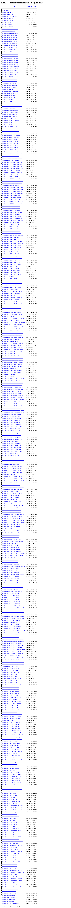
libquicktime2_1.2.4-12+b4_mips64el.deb (11, 716)
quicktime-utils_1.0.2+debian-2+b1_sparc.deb (12, 168)
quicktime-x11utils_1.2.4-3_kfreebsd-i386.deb (12, 541)
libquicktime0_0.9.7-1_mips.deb (9, 753)
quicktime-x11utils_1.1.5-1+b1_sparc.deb (11, 605)
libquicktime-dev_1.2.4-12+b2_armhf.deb (11, 420)
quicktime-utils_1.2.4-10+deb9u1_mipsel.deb (12, 264)
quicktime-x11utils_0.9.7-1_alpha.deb (10, 624)
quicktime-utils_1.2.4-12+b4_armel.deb (11, 270)
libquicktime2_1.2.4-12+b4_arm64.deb (11, 707)
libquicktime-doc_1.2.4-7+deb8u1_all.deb (11, 672)
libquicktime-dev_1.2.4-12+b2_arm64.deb (11, 447)
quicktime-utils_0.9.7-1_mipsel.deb (10, 93)
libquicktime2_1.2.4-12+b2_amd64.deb (11, 749)
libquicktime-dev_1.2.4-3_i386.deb (10, 543)
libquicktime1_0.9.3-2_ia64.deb (9, 893)
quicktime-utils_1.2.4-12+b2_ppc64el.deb (11, 293)
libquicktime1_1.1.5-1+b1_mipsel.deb (10, 828)
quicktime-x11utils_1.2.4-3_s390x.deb (10, 637)
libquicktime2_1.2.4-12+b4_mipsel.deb (11, 728)
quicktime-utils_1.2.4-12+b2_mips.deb (10, 249)
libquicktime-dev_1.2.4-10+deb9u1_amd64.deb (12, 391)
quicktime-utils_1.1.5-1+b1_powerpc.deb (11, 222)
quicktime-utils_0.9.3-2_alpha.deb (9, 45)
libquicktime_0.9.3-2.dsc (7, 12)
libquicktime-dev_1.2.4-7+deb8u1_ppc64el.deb (12, 360)
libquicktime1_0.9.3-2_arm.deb (9, 793)
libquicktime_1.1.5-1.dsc (7, 18)
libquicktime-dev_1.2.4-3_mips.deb (10, 580)
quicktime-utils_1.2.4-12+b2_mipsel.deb (11, 262)
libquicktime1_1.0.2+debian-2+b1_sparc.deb (12, 809)
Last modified (30, 6)
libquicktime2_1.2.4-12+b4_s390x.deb (10, 724)
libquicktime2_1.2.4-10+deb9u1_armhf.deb (11, 701)
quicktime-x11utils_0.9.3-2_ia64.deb (10, 491)
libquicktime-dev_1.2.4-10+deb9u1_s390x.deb (12, 389)
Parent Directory (6, 10)
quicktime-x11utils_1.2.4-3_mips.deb (10, 582)
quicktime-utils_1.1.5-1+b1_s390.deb (10, 266)
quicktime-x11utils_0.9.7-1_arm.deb (10, 316)
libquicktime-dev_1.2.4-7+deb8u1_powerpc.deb (13, 362)
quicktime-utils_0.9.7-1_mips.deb (9, 95)
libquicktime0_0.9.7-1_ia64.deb (9, 868)
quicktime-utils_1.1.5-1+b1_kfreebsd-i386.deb (12, 181)
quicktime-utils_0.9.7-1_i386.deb (9, 81)
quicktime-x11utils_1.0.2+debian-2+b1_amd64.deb (13, 530)
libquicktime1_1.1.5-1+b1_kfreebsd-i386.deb (12, 801)
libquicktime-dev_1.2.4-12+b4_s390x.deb (11, 453)
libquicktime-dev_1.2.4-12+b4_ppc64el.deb (12, 451)
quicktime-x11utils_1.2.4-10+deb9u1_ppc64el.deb (13, 337)
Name (14, 6)
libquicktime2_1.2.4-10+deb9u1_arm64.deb (12, 684)
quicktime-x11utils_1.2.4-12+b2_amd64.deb (12, 489)
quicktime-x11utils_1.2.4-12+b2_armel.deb (11, 470)
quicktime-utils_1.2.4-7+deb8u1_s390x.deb (11, 245)
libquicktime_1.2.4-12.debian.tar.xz (10, 114)
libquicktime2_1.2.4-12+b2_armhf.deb (10, 693)
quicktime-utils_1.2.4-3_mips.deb (9, 374)
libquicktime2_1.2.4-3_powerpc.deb (10, 849)
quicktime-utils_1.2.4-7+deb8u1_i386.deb (11, 224)
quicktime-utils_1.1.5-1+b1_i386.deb (10, 176)
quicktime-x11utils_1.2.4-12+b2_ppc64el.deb (12, 518)
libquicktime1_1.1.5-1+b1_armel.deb (10, 816)
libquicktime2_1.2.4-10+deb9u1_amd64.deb (12, 759)
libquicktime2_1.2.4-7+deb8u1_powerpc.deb (12, 737)
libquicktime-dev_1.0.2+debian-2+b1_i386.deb (12, 643)
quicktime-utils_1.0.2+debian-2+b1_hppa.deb (12, 172)
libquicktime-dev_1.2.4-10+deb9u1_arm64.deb (12, 387)
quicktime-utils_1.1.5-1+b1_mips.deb (10, 228)
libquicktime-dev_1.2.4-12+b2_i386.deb (11, 422)
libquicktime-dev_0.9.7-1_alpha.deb (10, 141)
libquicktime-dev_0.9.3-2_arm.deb (10, 68)
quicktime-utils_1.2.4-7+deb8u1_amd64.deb (12, 203)
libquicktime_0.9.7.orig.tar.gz (8, 897)
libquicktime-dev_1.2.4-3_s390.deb (10, 560)
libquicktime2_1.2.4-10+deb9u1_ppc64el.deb (12, 714)
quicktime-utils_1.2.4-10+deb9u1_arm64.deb (12, 183)
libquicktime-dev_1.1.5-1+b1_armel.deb (11, 528)
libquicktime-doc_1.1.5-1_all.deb (9, 680)
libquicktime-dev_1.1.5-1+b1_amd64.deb (11, 551)
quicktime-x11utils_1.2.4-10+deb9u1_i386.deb (12, 505)
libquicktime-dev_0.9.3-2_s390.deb (10, 60)
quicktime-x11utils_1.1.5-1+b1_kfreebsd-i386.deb (13, 478)
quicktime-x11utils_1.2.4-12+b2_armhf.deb (11, 310)
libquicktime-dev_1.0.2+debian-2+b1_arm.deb (12, 651)
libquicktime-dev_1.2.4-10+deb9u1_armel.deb (12, 383)
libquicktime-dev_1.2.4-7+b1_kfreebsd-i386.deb (13, 399)
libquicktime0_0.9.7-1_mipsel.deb (9, 757)
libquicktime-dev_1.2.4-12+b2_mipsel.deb (11, 424)
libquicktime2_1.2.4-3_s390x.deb (9, 882)
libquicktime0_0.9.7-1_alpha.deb (9, 803)
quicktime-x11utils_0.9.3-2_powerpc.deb (11, 170)
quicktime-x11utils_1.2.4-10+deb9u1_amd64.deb (13, 480)
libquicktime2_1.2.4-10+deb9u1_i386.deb (11, 782)
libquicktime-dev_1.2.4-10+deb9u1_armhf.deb (12, 395)
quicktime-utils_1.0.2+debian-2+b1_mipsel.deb (12, 164)
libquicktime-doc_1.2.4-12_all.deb (9, 676)
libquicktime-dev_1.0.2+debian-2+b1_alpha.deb (13, 659)
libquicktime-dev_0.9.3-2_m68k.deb (10, 74)
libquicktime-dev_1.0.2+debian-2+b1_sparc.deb (12, 645)
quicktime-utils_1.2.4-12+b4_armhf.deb (11, 210)
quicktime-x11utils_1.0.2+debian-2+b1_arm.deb (13, 487)
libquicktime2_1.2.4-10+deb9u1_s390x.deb (12, 751)
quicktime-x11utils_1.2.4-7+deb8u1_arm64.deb (12, 333)
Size (35, 6)
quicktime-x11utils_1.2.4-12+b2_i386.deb (11, 510)
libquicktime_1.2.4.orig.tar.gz (8, 901)
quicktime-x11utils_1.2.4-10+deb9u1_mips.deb (12, 403)
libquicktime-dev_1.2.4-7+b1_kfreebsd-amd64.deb (13, 378)
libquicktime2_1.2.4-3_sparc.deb (9, 826)
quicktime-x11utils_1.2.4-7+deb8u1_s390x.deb (12, 501)
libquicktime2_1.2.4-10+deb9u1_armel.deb (11, 697)
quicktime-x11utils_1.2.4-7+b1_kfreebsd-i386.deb (13, 412)
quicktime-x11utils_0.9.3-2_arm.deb (10, 118)
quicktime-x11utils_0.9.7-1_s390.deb (10, 537)
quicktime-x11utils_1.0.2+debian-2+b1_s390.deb (13, 618)
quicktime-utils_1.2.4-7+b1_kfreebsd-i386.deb (12, 235)
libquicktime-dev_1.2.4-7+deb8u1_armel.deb (12, 353)
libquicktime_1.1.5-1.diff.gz (8, 89)
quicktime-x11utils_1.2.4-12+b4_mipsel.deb (12, 468)
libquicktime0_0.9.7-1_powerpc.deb (10, 762)
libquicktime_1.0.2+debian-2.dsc (9, 16)
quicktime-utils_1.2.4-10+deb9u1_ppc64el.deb (12, 220)
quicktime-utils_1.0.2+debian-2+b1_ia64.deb (12, 297)
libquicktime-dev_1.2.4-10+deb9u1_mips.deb (12, 376)
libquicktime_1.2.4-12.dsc (8, 22)
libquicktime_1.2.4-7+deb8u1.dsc (9, 26)
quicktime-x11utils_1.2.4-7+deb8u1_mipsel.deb (12, 343)
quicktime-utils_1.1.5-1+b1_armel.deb (10, 285)
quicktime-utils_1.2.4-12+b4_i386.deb (10, 272)
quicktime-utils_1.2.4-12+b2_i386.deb (10, 278)
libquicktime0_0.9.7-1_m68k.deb (9, 699)
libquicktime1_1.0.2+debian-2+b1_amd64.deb (12, 845)
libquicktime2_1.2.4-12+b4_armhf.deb (10, 689)
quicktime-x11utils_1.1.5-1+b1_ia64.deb (11, 668)
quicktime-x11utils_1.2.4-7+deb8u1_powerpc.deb (13, 301)
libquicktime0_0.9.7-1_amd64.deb (9, 764)
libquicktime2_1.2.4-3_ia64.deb (9, 891)
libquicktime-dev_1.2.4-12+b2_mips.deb (11, 437)
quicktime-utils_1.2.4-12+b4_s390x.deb (11, 195)
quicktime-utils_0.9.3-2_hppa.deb (9, 51)
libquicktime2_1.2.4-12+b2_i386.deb (10, 768)
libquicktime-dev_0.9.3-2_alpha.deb (10, 56)
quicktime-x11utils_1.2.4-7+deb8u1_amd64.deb (12, 462)
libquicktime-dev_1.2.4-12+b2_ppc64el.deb (12, 426)
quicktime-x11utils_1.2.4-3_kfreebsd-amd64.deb (13, 614)
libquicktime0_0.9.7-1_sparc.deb (9, 741)
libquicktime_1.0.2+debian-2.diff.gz (10, 33)
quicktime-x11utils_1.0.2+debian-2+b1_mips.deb (13, 520)
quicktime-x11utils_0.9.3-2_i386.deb (10, 122)
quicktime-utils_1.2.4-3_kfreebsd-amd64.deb (12, 370)
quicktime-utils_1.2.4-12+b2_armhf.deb (11, 231)
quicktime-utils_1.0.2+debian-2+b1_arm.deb (12, 154)
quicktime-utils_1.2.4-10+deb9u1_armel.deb (12, 283)
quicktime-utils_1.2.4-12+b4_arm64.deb (11, 208)
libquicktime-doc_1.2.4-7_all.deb (9, 674)
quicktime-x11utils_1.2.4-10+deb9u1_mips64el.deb (13, 322)
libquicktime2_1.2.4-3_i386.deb (9, 855)
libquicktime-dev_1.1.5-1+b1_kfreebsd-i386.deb (13, 555)
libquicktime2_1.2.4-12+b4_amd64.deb (11, 755)
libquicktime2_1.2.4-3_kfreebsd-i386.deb (11, 853)
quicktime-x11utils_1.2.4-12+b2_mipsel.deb (12, 466)
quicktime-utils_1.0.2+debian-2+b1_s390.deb (12, 191)
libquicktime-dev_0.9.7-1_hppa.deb (10, 139)
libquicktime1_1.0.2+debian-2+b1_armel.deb (12, 851)
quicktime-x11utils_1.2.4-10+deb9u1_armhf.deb (13, 303)
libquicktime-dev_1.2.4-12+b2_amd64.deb (11, 445)
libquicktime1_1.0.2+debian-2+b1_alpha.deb (12, 870)
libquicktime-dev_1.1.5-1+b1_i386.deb (11, 524)
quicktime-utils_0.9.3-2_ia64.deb (9, 47)
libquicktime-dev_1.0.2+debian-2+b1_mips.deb (12, 653)
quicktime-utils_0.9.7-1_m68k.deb (9, 83)
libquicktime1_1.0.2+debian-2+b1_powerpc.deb (13, 872)
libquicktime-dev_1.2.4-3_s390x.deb (10, 557)
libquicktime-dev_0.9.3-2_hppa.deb (10, 70)
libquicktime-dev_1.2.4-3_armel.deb (10, 562)
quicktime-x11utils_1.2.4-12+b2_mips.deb (11, 414)
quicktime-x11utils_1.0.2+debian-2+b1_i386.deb (13, 472)
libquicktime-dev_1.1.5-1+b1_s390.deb (11, 547)
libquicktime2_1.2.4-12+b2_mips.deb (10, 709)
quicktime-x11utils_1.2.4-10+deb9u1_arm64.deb (13, 291)
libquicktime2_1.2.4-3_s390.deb (9, 876)
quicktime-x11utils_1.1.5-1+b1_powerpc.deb (12, 591)
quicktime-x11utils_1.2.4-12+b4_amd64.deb (12, 493)
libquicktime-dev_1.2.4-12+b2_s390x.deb (11, 435)
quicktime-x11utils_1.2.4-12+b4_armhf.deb (11, 312)
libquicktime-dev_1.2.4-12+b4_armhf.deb (11, 430)
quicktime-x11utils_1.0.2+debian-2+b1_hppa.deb (13, 607)
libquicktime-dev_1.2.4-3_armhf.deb (10, 545)
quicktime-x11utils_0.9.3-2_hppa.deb (10, 174)
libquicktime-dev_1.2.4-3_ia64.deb (10, 570)
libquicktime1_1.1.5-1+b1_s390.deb (10, 857)
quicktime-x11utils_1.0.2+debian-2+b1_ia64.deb (13, 657)
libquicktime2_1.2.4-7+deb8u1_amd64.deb (11, 772)
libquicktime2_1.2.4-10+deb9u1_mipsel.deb (12, 745)
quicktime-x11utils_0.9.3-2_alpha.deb (10, 268)
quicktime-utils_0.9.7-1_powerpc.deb (10, 124)
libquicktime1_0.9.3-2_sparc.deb (9, 820)
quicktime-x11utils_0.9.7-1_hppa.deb (10, 568)
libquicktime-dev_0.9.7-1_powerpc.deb (11, 135)
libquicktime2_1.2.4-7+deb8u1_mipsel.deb (11, 747)
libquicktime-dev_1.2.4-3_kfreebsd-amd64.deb (12, 587)
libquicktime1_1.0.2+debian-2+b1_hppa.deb (12, 878)
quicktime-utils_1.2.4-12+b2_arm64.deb (11, 237)
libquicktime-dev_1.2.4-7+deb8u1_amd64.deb (12, 366)
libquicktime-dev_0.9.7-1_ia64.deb (10, 126)
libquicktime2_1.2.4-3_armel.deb (9, 847)
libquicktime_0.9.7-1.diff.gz (8, 720)
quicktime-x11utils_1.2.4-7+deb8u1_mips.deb (12, 328)
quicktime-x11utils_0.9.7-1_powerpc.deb (11, 503)
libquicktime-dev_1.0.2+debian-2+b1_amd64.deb (13, 664)
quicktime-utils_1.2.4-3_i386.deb (9, 306)
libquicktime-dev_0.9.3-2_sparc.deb (10, 64)
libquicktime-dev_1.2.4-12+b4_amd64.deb (11, 455)
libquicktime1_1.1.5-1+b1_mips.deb (10, 832)
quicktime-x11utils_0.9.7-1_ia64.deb (10, 666)
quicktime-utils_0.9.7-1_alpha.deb (9, 104)
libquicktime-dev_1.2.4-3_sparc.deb (10, 589)
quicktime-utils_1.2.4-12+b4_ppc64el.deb (11, 287)
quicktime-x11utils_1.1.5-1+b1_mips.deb (11, 601)
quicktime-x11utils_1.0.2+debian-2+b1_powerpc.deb (14, 630)
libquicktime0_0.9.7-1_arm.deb (9, 770)
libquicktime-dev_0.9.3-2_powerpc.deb (11, 66)
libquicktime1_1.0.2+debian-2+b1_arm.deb (11, 830)
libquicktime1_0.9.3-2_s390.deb (9, 818)
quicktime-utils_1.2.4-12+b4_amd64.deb (11, 239)
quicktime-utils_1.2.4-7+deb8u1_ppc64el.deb (12, 178)
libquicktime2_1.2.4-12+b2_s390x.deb (10, 726)
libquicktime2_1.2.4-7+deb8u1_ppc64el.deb (12, 739)
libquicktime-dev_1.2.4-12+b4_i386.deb (11, 441)
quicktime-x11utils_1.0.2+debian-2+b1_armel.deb (13, 612)
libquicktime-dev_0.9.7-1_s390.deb (10, 129)
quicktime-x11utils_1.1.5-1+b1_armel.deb (11, 626)
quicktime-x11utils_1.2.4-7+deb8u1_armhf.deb (12, 314)
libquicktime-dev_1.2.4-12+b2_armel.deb (11, 418)
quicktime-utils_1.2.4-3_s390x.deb (10, 482)
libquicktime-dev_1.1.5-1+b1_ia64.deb (10, 535)
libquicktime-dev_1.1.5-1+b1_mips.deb (11, 532)
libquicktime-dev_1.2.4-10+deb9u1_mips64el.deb (13, 397)
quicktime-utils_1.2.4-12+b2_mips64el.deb (11, 256)
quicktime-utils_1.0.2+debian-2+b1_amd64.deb (12, 162)
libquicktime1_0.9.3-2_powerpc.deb (10, 811)
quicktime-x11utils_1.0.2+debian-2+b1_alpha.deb (13, 616)
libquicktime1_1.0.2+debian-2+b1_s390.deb (12, 880)
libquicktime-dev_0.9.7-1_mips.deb (10, 133)
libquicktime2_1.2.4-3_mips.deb (9, 866)
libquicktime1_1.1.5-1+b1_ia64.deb (10, 889)
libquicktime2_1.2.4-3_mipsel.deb (9, 864)
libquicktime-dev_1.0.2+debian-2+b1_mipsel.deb (13, 641)
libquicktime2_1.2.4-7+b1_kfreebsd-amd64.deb (12, 776)
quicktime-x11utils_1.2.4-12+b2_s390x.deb (11, 408)
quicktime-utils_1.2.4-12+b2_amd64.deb (11, 251)
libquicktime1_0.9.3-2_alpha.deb (9, 884)
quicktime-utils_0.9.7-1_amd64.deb (10, 91)
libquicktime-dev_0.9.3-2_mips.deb (10, 62)
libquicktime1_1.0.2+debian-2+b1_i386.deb (12, 836)
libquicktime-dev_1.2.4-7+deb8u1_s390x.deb (12, 355)
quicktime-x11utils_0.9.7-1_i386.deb (10, 320)
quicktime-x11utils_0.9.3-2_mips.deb (10, 156)
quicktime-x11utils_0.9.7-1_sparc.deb (10, 299)
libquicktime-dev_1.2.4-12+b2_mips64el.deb (12, 439)
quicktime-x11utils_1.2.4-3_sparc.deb (10, 576)
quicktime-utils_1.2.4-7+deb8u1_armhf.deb (11, 233)
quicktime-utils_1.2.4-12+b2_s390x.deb (11, 206)
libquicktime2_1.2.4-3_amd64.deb (9, 859)
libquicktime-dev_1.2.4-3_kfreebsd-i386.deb (12, 585)
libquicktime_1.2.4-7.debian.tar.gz (9, 85)
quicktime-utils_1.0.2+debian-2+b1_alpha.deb (12, 189)
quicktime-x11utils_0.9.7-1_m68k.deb (10, 289)
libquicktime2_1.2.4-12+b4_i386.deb (10, 766)
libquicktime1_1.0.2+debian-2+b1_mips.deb (12, 807)
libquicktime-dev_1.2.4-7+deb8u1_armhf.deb (12, 364)
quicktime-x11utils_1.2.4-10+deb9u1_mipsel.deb (13, 410)
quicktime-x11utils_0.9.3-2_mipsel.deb (10, 151)
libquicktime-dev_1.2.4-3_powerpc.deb (11, 572)
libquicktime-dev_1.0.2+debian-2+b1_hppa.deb (12, 655)
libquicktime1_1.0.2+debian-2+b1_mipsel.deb (12, 805)
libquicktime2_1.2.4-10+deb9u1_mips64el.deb (12, 734)
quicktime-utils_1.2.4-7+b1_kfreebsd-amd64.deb (13, 201)
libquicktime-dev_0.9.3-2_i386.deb (10, 58)
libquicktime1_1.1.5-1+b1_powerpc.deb (11, 843)
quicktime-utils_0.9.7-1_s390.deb (9, 97)
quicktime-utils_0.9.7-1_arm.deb (9, 79)
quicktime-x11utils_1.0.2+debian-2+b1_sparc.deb (13, 514)
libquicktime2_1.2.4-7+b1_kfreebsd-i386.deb (12, 789)
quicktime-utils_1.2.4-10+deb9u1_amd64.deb (12, 258)
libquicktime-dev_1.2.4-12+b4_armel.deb (11, 428)
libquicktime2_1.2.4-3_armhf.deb (9, 814)
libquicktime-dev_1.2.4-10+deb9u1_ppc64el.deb (13, 393)
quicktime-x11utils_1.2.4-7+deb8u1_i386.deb (12, 476)
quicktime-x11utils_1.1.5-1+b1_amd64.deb (11, 610)
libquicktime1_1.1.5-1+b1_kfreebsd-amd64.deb (12, 841)
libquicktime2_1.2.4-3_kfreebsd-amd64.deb (12, 861)
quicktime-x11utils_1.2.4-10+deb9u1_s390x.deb (13, 460)
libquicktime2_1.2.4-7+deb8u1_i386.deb (11, 791)
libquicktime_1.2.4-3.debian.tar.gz (9, 43)
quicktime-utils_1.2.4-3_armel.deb (9, 499)
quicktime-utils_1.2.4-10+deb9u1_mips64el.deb (12, 243)
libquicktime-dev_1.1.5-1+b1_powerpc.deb (11, 539)
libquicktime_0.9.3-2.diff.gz (8, 31)
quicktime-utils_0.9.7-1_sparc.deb (9, 87)
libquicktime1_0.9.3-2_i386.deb (9, 787)
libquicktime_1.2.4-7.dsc (7, 24)
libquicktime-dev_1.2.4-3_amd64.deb (10, 578)
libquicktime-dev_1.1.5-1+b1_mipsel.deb (11, 549)
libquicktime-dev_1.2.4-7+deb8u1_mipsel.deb (12, 351)
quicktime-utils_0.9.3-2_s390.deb (9, 49)
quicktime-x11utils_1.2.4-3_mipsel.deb (10, 593)
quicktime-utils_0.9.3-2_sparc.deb (9, 41)
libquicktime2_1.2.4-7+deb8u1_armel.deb (11, 703)
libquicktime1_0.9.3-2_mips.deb (9, 822)
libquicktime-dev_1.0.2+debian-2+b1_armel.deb (13, 662)
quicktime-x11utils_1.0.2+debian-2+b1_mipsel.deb (13, 522)
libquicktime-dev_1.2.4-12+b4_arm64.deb (11, 449)
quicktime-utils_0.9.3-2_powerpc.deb (10, 99)
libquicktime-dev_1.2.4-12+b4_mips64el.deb (12, 443)
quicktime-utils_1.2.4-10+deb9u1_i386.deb (11, 274)
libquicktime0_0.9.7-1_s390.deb (9, 799)
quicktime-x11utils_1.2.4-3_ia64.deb (10, 670)
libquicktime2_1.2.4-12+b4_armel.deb (10, 687)
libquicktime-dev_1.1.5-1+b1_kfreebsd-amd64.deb (13, 553)
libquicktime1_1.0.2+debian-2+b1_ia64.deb (12, 886)
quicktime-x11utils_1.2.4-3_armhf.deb (10, 599)
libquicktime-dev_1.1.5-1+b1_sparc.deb (11, 526)
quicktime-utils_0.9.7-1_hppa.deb (9, 101)
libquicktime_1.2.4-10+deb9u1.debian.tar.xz (12, 106)
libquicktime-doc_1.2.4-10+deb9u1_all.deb (11, 678)
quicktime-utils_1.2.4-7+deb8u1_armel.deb (11, 276)
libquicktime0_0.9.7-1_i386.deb (9, 784)
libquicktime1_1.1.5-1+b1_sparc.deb (10, 834)
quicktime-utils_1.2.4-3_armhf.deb (10, 341)
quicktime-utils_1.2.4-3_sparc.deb (9, 295)
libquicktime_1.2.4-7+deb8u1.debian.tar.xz (11, 76)
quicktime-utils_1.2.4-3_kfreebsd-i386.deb (11, 308)
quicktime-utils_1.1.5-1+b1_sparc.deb (10, 185)
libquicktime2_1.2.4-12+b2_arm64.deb (11, 705)
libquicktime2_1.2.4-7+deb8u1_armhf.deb (11, 732)
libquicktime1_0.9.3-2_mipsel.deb (9, 824)
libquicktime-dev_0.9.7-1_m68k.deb (10, 147)
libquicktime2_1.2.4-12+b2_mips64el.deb (11, 722)
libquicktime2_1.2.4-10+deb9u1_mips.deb (11, 730)
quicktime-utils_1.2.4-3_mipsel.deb (10, 368)
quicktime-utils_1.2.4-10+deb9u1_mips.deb (11, 253)
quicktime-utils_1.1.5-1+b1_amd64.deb (11, 214)
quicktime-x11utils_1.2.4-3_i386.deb (10, 597)
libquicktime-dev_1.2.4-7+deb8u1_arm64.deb (12, 358)
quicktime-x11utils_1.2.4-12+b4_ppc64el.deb (12, 516)
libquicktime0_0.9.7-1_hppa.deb (9, 795)
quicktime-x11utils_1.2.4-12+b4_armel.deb (11, 416)
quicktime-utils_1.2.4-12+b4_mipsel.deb (11, 260)
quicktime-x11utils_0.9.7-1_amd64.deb (11, 485)
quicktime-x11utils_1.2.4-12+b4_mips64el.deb (12, 349)
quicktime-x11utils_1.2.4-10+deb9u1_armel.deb (12, 405)
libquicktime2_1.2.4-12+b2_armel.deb (10, 691)
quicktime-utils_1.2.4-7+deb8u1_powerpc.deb (12, 193)
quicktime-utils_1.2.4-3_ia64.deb (9, 622)
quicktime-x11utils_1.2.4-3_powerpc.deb (11, 603)
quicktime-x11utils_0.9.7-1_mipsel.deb (10, 495)
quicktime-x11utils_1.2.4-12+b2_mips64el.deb (12, 372)
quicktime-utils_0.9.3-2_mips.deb (9, 108)
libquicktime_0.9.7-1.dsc (7, 14)
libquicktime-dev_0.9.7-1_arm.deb (10, 145)
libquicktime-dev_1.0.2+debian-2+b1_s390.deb (12, 639)
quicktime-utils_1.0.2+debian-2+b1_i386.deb (12, 158)
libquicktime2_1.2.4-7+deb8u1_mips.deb (11, 743)
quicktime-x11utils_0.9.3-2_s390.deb (10, 160)
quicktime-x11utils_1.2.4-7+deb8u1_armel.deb (12, 458)
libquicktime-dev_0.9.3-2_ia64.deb (10, 54)
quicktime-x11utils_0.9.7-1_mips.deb (10, 497)
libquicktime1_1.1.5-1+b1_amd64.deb (10, 839)
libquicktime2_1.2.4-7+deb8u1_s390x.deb (11, 774)
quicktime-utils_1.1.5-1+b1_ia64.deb (10, 339)
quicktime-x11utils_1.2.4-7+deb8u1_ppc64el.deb (13, 318)
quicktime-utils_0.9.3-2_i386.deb (9, 35)
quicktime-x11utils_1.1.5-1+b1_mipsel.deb (11, 595)
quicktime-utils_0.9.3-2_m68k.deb (9, 37)
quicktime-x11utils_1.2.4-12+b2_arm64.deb (12, 335)
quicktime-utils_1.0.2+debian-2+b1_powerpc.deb (13, 574)
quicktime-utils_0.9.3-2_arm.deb (9, 39)
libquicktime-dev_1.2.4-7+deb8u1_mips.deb (12, 347)
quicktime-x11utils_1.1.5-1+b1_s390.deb (11, 628)
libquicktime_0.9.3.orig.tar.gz (8, 895)
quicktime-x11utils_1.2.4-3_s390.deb (10, 635)
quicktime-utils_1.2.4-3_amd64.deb (10, 330)
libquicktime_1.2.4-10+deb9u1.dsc (10, 29)
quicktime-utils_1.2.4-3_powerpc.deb (10, 464)
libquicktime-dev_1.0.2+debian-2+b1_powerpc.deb (13, 649)
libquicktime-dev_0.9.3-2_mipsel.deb (10, 72)
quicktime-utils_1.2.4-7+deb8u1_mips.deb (11, 197)
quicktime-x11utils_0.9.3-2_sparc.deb (10, 120)
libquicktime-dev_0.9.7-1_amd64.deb (10, 131)
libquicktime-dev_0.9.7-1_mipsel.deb (10, 137)
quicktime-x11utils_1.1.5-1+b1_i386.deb (11, 507)
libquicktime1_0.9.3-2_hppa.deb (9, 874)
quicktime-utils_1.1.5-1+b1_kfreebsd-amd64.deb (13, 218)
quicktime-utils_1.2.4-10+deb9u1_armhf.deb (12, 241)
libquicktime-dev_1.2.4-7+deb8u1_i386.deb (12, 345)
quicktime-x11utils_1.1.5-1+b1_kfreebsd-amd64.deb (13, 566)
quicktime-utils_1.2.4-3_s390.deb (9, 474)
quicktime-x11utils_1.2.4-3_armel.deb (10, 632)
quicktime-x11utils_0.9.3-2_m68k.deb (10, 112)
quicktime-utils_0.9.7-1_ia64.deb (9, 116)
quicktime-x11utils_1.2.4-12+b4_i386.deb (11, 512)
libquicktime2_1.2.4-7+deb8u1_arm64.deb (11, 695)
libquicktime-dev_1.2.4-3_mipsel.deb (10, 564)
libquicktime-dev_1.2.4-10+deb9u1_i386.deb (12, 385)
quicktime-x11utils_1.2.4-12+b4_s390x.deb (11, 401)
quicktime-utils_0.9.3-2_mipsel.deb (10, 110)
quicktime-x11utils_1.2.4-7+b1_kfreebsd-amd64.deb (13, 326)
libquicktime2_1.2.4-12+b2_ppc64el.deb (11, 778)
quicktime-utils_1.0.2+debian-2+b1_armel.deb (12, 187)
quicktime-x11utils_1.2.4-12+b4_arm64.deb (12, 324)
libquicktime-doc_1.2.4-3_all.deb (9, 682)
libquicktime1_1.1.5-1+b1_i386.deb (10, 797)
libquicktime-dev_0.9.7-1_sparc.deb (10, 143)
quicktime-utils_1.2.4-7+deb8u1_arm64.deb (12, 212)
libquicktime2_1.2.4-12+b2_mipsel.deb (11, 718)
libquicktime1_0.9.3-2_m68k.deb (9, 712)
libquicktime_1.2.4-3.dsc (7, 20)
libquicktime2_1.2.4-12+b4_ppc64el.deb (11, 780)
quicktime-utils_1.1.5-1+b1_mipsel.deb (11, 226)
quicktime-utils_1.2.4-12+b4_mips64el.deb (11, 247)
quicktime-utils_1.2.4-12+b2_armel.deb (11, 281)
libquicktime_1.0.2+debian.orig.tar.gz (10, 903)
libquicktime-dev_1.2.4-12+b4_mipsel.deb (11, 433)
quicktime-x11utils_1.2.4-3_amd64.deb (11, 620)
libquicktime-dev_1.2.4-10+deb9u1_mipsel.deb (12, 380)
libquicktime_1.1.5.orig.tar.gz (8, 899)
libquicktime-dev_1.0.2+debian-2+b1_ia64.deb (12, 647)
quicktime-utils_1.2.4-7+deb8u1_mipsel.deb (12, 216)
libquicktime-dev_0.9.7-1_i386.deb (10, 149)
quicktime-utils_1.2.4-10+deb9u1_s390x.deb (12, 199)
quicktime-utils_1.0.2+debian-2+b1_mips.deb (12, 166)
